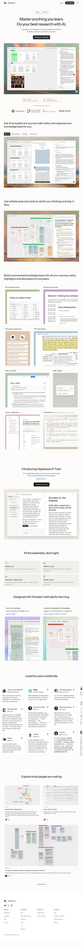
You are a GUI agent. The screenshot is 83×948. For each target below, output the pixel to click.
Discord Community (59, 916)
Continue (25, 525)
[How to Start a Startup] (60, 803)
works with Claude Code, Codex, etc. (65, 412)
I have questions (34, 525)
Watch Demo (40, 479)
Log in (61, 3)
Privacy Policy (40, 912)
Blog (55, 912)
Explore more (41, 884)
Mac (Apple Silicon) (26, 916)
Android (23, 929)
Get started (69, 3)
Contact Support (58, 919)
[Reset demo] (78, 490)
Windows (23, 919)
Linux (22, 922)
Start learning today (41, 484)
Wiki (5, 919)
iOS (22, 925)
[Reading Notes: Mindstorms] (22, 803)
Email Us (56, 922)
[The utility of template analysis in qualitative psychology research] (41, 851)
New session (12, 499)
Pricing (6, 922)
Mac (22, 912)
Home (37, 12)
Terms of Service (41, 916)
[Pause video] (76, 91)
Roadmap (6, 916)
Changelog (7, 912)
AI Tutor (45, 12)
